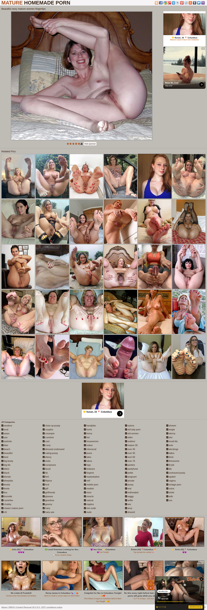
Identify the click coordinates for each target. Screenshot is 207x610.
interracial (91, 449)
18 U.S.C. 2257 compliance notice (47, 607)
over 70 (131, 461)
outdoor (131, 441)
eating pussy (51, 453)
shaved (131, 512)
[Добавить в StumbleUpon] (190, 2)
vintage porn (174, 484)
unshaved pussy (176, 473)
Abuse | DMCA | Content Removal (16, 607)
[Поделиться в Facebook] (161, 2)
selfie (130, 500)
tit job (171, 465)
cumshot (49, 437)
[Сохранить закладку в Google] (165, 2)
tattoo (171, 453)
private (130, 480)
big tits (6, 465)
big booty (8, 461)
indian (89, 445)
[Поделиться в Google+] (169, 2)
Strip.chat (168, 86)
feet (47, 477)
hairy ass (49, 512)
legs (88, 465)
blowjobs (8, 480)
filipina (48, 480)
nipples (90, 504)
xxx (170, 500)
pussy (130, 484)
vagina (172, 480)
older (130, 437)
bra (5, 492)
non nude (91, 508)
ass (5, 437)
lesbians (90, 469)
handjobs (91, 425)
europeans (50, 465)
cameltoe (8, 500)
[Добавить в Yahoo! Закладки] (203, 2)
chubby (7, 504)
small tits (173, 441)
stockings (173, 449)
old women (133, 433)
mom (88, 492)
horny (89, 433)
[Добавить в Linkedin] (173, 2)
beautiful (8, 453)
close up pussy (52, 425)
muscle (90, 496)
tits (170, 469)
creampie (49, 433)
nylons (130, 425)
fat (46, 473)
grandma (49, 500)
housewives (92, 441)
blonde (7, 477)
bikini (6, 469)
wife (170, 496)
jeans (89, 453)
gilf (46, 488)
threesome (173, 461)
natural (89, 500)
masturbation (92, 477)
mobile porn (92, 484)
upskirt (171, 477)
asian (6, 433)
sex (129, 504)
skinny (171, 433)
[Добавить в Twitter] (199, 2)
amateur (7, 425)
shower (172, 425)
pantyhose (132, 469)
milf (88, 480)
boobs (6, 484)
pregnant (131, 477)
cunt (47, 441)
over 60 (131, 457)
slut (170, 437)
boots (6, 488)
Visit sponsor (90, 144)
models (90, 488)
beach (6, 449)
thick (170, 457)
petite (130, 473)
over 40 (131, 449)
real (129, 488)
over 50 (131, 453)
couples (49, 429)
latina (89, 461)
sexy (129, 508)
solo (170, 445)
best (5, 457)
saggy (130, 496)
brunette (7, 496)
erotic (48, 461)
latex (88, 457)
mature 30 (132, 445)
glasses (49, 496)
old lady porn (134, 429)
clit (5, 512)
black (6, 473)
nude (89, 512)
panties (131, 465)
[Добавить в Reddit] (186, 2)
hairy (47, 508)
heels (89, 429)
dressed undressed (54, 449)
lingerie (90, 473)
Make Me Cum (171, 83)
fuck (47, 484)
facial (48, 469)
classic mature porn (13, 508)
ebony (48, 457)
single (171, 429)
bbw (5, 445)
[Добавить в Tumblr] (194, 2)
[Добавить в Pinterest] (182, 2)
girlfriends (50, 492)
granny (48, 504)
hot (88, 437)
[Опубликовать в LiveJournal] (177, 2)
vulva (171, 488)
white (171, 492)
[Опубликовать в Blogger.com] (156, 2)
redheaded (132, 492)
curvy (48, 445)
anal (5, 429)
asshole (7, 441)
